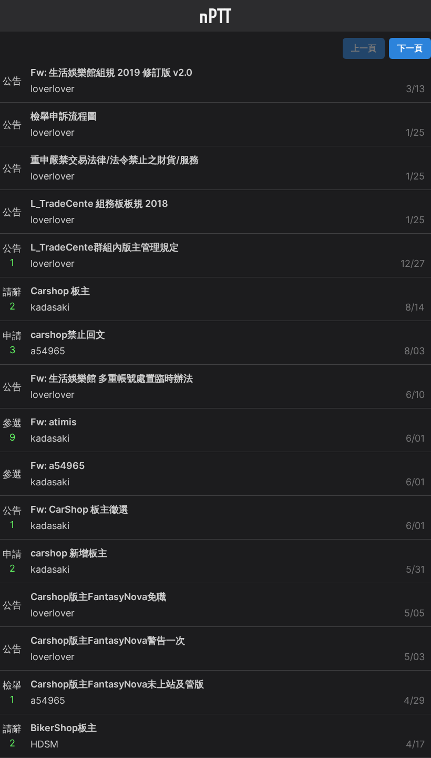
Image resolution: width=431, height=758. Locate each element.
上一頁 (363, 48)
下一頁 (410, 48)
